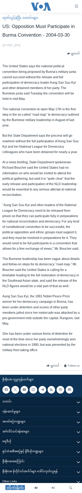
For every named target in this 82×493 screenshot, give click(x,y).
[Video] (36, 488)
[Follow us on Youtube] (24, 390)
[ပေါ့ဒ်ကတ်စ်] (60, 390)
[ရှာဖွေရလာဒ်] (71, 488)
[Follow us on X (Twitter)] (15, 390)
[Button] (73, 53)
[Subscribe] (69, 390)
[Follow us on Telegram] (42, 390)
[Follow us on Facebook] (6, 390)
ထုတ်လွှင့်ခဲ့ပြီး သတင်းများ (20, 17)
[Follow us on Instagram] (33, 390)
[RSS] (51, 390)
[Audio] (53, 488)
